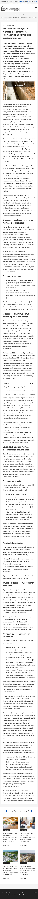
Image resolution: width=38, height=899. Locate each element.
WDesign (16, 894)
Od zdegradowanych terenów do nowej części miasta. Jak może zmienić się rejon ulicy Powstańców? (27, 870)
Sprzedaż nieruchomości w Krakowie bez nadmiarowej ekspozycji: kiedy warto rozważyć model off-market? (10, 837)
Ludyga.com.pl (26, 894)
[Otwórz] (36, 8)
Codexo (21, 894)
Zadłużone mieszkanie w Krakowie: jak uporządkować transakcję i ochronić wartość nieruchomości (27, 837)
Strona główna (19, 15)
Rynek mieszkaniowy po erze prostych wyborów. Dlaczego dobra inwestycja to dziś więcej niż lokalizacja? (10, 870)
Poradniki (6, 830)
